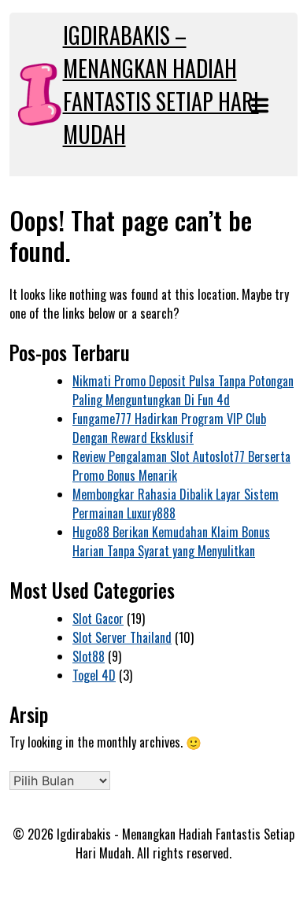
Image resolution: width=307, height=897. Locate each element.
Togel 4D (94, 675)
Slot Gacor (98, 618)
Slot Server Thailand (122, 637)
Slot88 (88, 656)
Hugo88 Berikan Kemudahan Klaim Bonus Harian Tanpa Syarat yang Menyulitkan (171, 541)
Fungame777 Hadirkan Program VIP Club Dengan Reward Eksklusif (169, 428)
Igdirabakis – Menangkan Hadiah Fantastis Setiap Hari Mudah (161, 84)
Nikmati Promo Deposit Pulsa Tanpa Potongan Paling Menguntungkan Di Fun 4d (183, 390)
